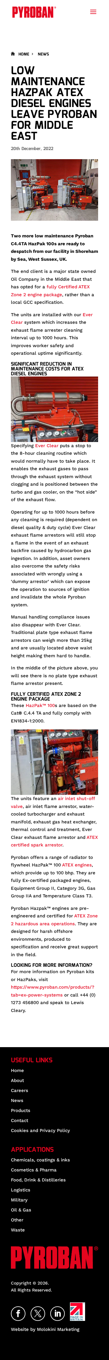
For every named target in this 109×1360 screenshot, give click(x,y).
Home (23, 54)
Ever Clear (46, 445)
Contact (19, 1120)
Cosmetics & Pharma (34, 1170)
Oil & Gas (21, 1210)
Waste (18, 1230)
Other (17, 1220)
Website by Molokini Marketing (45, 1329)
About (17, 1080)
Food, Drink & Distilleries (38, 1180)
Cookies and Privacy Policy (40, 1130)
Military (19, 1200)
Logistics (20, 1190)
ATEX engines (77, 865)
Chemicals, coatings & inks (40, 1160)
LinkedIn (64, 1310)
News (43, 54)
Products (20, 1110)
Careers (19, 1090)
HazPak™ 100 (40, 705)
